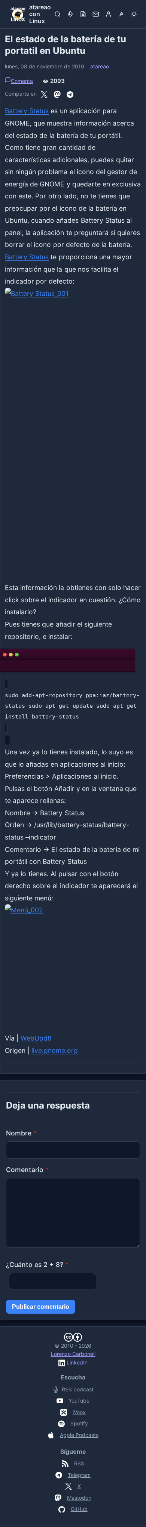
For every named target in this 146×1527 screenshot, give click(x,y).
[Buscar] (58, 14)
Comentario (27, 1170)
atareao (99, 66)
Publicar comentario (40, 1307)
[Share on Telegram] (70, 94)
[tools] (121, 14)
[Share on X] (44, 94)
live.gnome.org (54, 1050)
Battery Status (27, 111)
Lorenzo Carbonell (73, 1354)
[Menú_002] (73, 965)
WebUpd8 (36, 1038)
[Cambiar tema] (134, 14)
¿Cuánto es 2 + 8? (37, 1264)
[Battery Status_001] (73, 432)
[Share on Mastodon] (57, 94)
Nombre (21, 1133)
